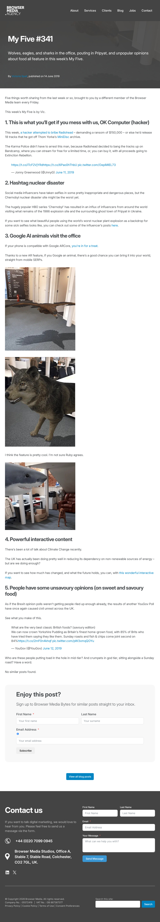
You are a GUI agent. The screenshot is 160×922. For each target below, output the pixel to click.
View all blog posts (80, 776)
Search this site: (104, 899)
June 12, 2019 (52, 648)
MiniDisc (63, 137)
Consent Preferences (68, 906)
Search (148, 904)
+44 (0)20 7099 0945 (33, 841)
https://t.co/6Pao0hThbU (60, 165)
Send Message (94, 858)
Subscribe (26, 750)
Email (85, 821)
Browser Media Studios (34, 851)
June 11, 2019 (65, 172)
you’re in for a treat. (85, 246)
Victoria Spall (19, 76)
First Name (23, 714)
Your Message (90, 835)
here (115, 225)
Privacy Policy (12, 906)
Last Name (88, 714)
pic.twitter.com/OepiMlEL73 (97, 165)
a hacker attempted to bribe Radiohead (46, 132)
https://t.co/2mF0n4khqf (35, 641)
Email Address (26, 729)
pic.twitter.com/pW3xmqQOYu (73, 641)
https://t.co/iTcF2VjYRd (27, 165)
